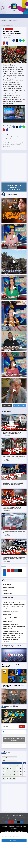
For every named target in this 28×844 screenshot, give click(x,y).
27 (3, 778)
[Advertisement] (14, 167)
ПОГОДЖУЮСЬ (14, 840)
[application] (14, 114)
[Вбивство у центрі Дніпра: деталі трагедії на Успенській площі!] (14, 422)
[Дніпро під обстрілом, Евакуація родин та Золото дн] (14, 364)
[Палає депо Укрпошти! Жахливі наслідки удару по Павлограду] (14, 497)
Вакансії (16, 817)
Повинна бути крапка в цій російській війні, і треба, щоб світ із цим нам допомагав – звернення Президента (14, 605)
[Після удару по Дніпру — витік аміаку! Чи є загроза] (14, 390)
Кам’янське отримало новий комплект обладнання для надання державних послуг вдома (14, 533)
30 (14, 778)
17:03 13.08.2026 (7, 435)
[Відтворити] (4, 121)
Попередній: (12, 136)
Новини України (7, 593)
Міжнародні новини (8, 587)
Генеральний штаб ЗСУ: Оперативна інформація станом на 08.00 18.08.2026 (14, 626)
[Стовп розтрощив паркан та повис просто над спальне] (14, 313)
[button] (2, 16)
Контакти (10, 819)
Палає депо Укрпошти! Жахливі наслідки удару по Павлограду (12, 508)
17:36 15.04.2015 (7, 37)
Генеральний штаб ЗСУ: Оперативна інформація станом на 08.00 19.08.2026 (14, 619)
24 (17, 775)
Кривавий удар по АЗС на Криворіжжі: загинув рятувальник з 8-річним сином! (14, 558)
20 (3, 775)
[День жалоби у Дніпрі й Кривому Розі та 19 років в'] (14, 236)
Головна (5, 815)
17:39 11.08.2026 (7, 460)
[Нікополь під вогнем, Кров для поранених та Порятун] (14, 338)
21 (7, 775)
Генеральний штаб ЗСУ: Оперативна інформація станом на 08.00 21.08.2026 (14, 613)
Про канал (17, 819)
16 (14, 772)
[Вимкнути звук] (21, 121)
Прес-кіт (22, 817)
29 (10, 778)
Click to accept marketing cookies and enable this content (14, 739)
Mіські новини (9, 29)
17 (17, 772)
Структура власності (7, 817)
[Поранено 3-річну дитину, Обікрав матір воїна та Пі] (14, 287)
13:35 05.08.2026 (7, 535)
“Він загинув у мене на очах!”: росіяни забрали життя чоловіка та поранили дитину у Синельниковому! (14, 458)
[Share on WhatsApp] (23, 40)
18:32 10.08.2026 (7, 486)
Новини (13, 428)
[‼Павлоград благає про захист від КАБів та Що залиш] (14, 210)
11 (21, 769)
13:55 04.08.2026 (7, 561)
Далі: (14, 143)
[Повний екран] (23, 121)
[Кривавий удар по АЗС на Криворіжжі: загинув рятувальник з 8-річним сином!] (14, 547)
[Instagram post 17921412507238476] (14, 261)
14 (7, 772)
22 (10, 775)
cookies (16, 836)
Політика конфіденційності (16, 815)
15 (10, 772)
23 (14, 775)
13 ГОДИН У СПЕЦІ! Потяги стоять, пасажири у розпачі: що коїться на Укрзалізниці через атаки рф (13, 483)
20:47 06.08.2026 (7, 510)
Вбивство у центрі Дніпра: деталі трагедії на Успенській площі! (12, 433)
